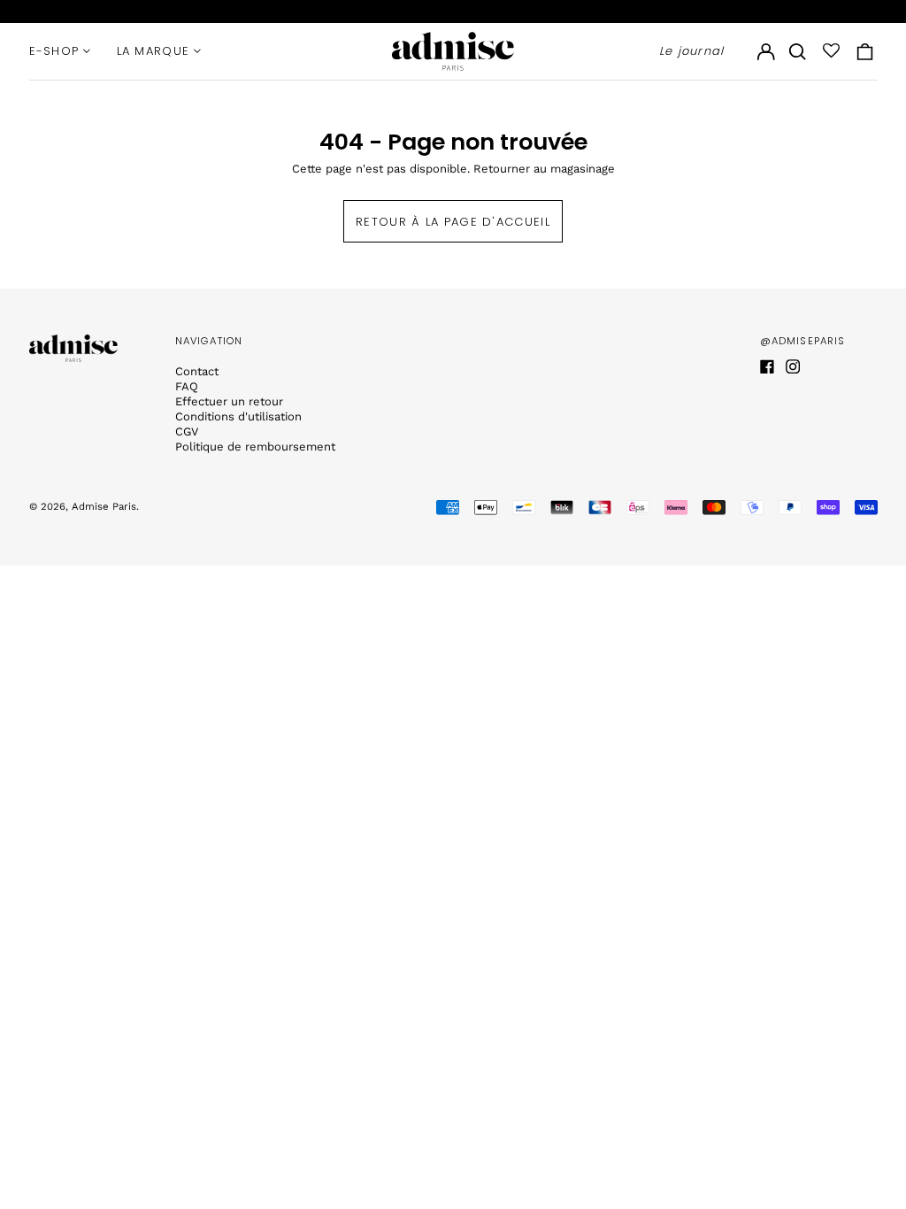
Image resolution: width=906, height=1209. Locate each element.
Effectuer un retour (229, 401)
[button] (797, 51)
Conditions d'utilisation (238, 416)
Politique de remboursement (255, 446)
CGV (186, 431)
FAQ (186, 386)
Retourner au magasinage (544, 168)
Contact (197, 371)
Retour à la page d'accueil (453, 221)
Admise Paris (104, 506)
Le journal (692, 50)
